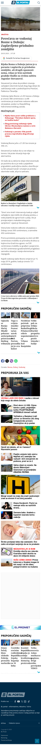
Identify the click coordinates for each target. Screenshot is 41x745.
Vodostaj (22, 367)
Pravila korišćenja (6, 740)
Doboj (15, 367)
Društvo (4, 34)
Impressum (4, 735)
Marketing (4, 738)
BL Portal (3, 731)
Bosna (10, 367)
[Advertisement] (20, 595)
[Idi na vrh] (37, 741)
